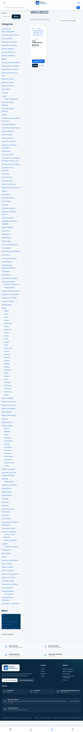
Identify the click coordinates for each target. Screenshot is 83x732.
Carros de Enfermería (8, 124)
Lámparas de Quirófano (9, 298)
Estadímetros (6, 234)
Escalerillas (8, 447)
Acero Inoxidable (7, 38)
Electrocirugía (6, 201)
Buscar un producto (67, 671)
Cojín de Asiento (7, 135)
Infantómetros (6, 275)
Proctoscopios (6, 518)
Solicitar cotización (67, 669)
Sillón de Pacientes (8, 570)
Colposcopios (6, 151)
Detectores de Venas (8, 184)
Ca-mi (6, 314)
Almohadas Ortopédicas (9, 42)
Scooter (4, 557)
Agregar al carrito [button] (38, 61)
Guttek (6, 333)
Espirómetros (6, 231)
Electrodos (5, 205)
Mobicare (7, 370)
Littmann (7, 354)
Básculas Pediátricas (8, 55)
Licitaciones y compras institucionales (68, 676)
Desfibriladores (9, 481)
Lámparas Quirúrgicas (11, 546)
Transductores (9, 594)
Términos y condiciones (75, 717)
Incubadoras (6, 271)
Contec (6, 320)
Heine (6, 339)
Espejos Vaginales (7, 227)
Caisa (6, 317)
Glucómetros (6, 255)
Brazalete (5, 93)
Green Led (7, 329)
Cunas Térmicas (7, 177)
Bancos (6, 428)
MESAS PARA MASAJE (9, 415)
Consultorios (8, 441)
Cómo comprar (6, 624)
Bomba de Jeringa (7, 82)
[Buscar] (78, 7)
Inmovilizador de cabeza (10, 278)
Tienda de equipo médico (10, 621)
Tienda (42, 669)
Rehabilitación (6, 550)
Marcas (4, 308)
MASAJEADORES (7, 398)
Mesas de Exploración (9, 401)
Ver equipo (35, 65)
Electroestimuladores (8, 208)
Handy (6, 336)
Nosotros (5, 618)
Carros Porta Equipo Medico (11, 128)
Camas (4, 96)
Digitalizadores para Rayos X (11, 187)
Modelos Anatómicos (8, 469)
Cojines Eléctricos (7, 138)
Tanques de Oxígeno (8, 577)
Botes (6, 435)
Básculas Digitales (8, 49)
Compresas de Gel (8, 154)
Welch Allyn (8, 392)
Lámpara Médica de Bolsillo (11, 291)
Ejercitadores (6, 194)
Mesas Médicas (7, 412)
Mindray (7, 367)
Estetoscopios (6, 241)
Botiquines (7, 438)
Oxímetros (5, 505)
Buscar (4, 13)
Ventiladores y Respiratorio (10, 603)
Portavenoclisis (9, 462)
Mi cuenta (43, 673)
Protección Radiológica (9, 532)
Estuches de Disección (11, 284)
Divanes (7, 444)
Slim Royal (7, 385)
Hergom (7, 342)
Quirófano (5, 544)
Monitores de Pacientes (9, 485)
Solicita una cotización (9, 628)
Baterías (4, 59)
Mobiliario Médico (7, 426)
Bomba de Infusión (8, 79)
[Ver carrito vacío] (78, 3)
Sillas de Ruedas (7, 564)
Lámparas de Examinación (10, 294)
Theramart (7, 388)
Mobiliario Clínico (7, 422)
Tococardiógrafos (7, 588)
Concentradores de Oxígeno (11, 164)
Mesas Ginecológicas (9, 408)
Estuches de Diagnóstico (10, 244)
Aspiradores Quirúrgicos (9, 45)
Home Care (8, 348)
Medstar (7, 360)
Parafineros (5, 515)
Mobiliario (5, 419)
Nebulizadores (6, 488)
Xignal (6, 395)
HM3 (6, 345)
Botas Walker (6, 89)
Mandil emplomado (10, 540)
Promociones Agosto (8, 528)
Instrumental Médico (8, 281)
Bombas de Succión (8, 86)
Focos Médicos (6, 248)
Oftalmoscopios (7, 495)
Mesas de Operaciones (9, 405)
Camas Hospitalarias (11, 99)
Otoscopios (5, 502)
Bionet (6, 311)
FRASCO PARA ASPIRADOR (11, 251)
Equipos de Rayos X (8, 218)
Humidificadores (7, 262)
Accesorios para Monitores (10, 35)
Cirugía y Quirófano (8, 131)
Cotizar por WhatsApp (10, 680)
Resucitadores (6, 553)
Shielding (7, 382)
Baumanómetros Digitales (10, 69)
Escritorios (7, 450)
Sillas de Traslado (7, 567)
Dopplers (4, 191)
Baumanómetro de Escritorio (11, 62)
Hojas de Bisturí (9, 287)
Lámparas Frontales (8, 301)
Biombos (7, 431)
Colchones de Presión (9, 141)
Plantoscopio (8, 456)
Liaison (6, 351)
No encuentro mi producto (26, 680)
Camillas (4, 115)
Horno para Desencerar (9, 258)
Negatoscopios (6, 492)
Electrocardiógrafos (8, 198)
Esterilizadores (6, 238)
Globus (6, 326)
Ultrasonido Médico (8, 591)
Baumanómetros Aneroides (10, 66)
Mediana (7, 357)
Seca (6, 379)
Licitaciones (55, 717)
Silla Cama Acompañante (10, 560)
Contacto (64, 680)
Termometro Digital (8, 581)
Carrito (42, 676)
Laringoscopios (7, 305)
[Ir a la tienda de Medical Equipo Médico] (41, 3)
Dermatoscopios (7, 181)
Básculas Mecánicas (8, 52)
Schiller (6, 376)
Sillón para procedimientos (10, 574)
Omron (6, 373)
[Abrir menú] (4, 3)
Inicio (3, 615)
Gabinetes (7, 453)
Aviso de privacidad (64, 717)
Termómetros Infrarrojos (9, 584)
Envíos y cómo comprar (45, 717)
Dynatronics (8, 323)
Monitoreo (5, 479)
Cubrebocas (5, 174)
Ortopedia (5, 499)
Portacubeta (8, 459)
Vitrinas (6, 466)
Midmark (7, 364)
